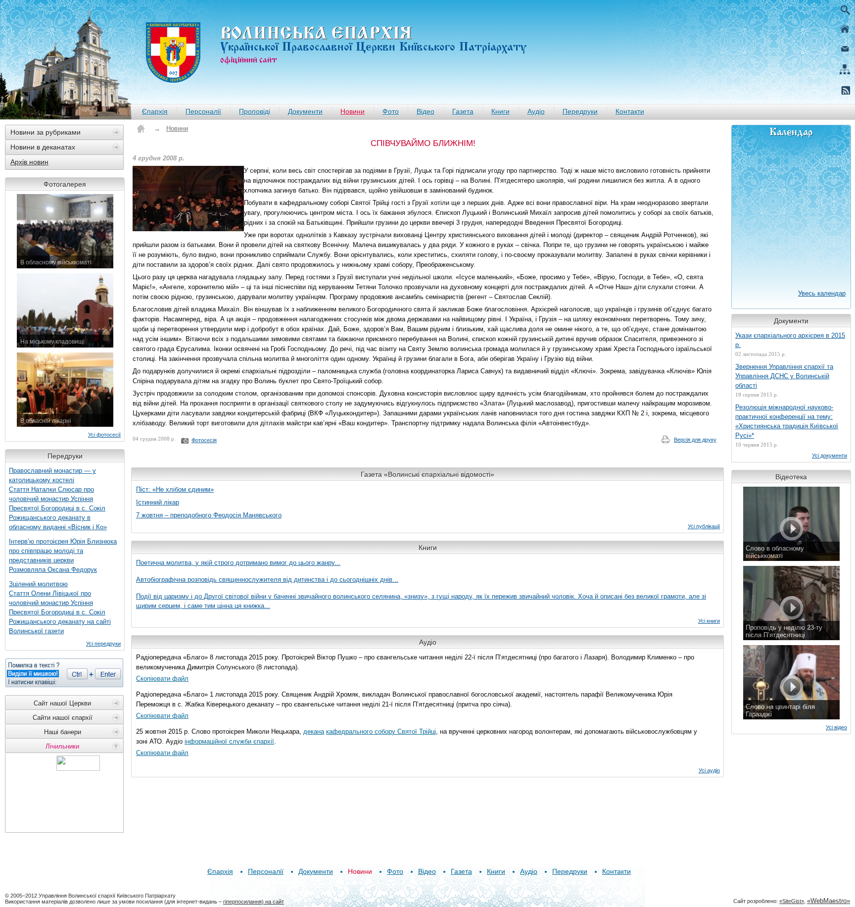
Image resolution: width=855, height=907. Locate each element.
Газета (463, 111)
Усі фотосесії (104, 435)
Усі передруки (103, 644)
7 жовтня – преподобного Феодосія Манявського (209, 515)
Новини (352, 111)
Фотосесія (204, 440)
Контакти (630, 111)
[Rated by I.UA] (78, 768)
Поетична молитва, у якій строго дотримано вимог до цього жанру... (238, 562)
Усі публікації (704, 526)
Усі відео (836, 727)
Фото (390, 111)
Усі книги (709, 621)
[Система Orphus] (64, 673)
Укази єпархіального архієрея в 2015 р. (790, 340)
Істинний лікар (157, 502)
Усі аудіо (709, 770)
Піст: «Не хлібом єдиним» (175, 489)
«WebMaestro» (828, 901)
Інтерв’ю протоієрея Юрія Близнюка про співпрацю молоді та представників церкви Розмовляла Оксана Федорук (63, 555)
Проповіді (254, 111)
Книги (500, 111)
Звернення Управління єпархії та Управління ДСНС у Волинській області (784, 376)
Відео (425, 111)
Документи (305, 111)
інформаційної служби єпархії (229, 741)
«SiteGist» (791, 901)
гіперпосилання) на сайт (253, 902)
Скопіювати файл (162, 678)
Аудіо (536, 111)
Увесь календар (822, 293)
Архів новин (29, 162)
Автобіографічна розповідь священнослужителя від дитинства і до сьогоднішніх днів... (267, 579)
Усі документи (829, 455)
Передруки (580, 111)
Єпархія (155, 111)
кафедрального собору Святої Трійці (381, 731)
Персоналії (203, 111)
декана (313, 731)
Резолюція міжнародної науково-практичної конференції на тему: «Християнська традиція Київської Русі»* (786, 421)
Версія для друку (695, 440)
